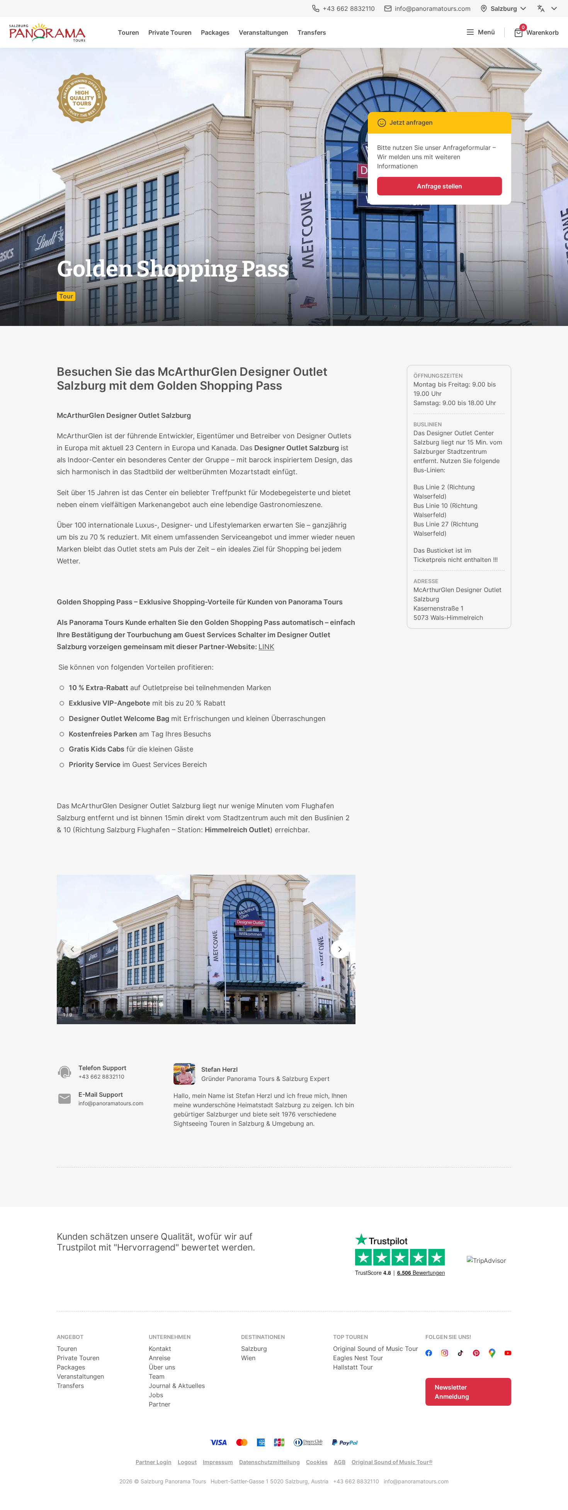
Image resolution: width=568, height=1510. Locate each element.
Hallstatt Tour (353, 1367)
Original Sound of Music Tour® (392, 1462)
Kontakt (160, 1348)
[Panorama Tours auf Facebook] (428, 1353)
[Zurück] (72, 949)
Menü (486, 32)
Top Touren (350, 1337)
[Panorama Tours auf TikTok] (460, 1353)
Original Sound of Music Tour (375, 1348)
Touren (128, 32)
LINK (266, 647)
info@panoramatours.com (433, 8)
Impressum (218, 1462)
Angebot (70, 1337)
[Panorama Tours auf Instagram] (444, 1353)
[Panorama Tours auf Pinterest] (476, 1353)
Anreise (159, 1358)
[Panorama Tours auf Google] (492, 1353)
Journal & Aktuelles (177, 1386)
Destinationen (263, 1337)
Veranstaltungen (263, 32)
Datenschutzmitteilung (269, 1462)
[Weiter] (340, 949)
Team (157, 1376)
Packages (215, 32)
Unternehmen (169, 1337)
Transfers (312, 32)
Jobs (156, 1395)
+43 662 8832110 (349, 8)
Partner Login (154, 1462)
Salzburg (504, 8)
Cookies (317, 1462)
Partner (159, 1404)
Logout (187, 1462)
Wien (248, 1358)
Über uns (162, 1367)
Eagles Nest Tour (358, 1358)
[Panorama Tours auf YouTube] (508, 1353)
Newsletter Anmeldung (452, 1391)
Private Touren (170, 32)
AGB (339, 1462)
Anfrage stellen (439, 186)
